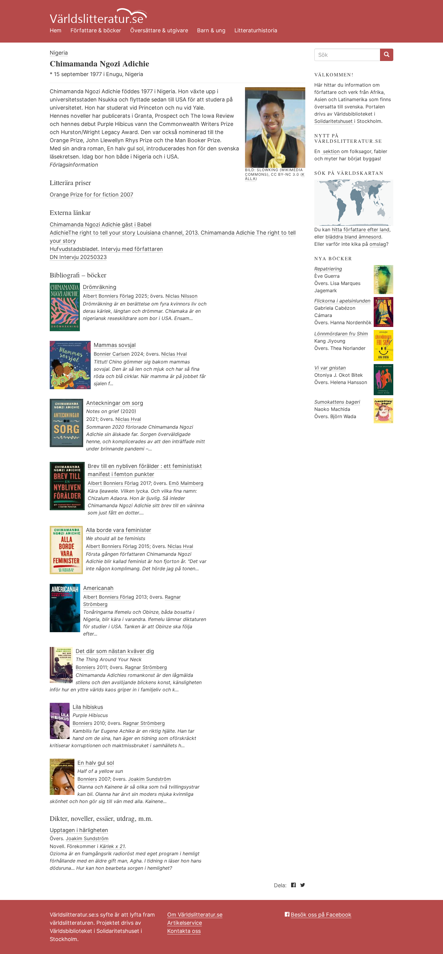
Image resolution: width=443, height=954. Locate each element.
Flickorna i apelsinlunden (342, 301)
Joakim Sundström (149, 779)
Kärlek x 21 (112, 846)
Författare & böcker (96, 30)
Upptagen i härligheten (79, 830)
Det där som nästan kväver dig (115, 651)
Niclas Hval (174, 354)
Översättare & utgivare (159, 30)
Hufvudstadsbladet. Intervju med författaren (106, 249)
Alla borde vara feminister (118, 530)
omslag (377, 244)
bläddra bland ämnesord (353, 237)
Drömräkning (99, 287)
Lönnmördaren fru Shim (341, 334)
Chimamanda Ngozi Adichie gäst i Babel (100, 224)
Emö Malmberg (186, 483)
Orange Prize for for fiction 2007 (91, 194)
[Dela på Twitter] (301, 885)
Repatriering (328, 269)
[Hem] (217, 12)
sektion (331, 151)
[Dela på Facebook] (292, 885)
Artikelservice (184, 923)
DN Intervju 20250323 (78, 257)
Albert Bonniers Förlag (108, 296)
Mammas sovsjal (115, 345)
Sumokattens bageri (337, 402)
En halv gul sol (95, 763)
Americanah (98, 588)
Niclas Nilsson (181, 296)
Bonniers (85, 667)
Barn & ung (211, 30)
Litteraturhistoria (255, 30)
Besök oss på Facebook (321, 914)
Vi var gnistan (330, 368)
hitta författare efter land (360, 229)
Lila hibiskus (88, 707)
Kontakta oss (184, 931)
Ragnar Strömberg (146, 667)
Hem (55, 30)
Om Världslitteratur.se (194, 914)
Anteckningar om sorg (114, 403)
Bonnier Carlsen (112, 354)
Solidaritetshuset (334, 121)
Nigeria (59, 53)
